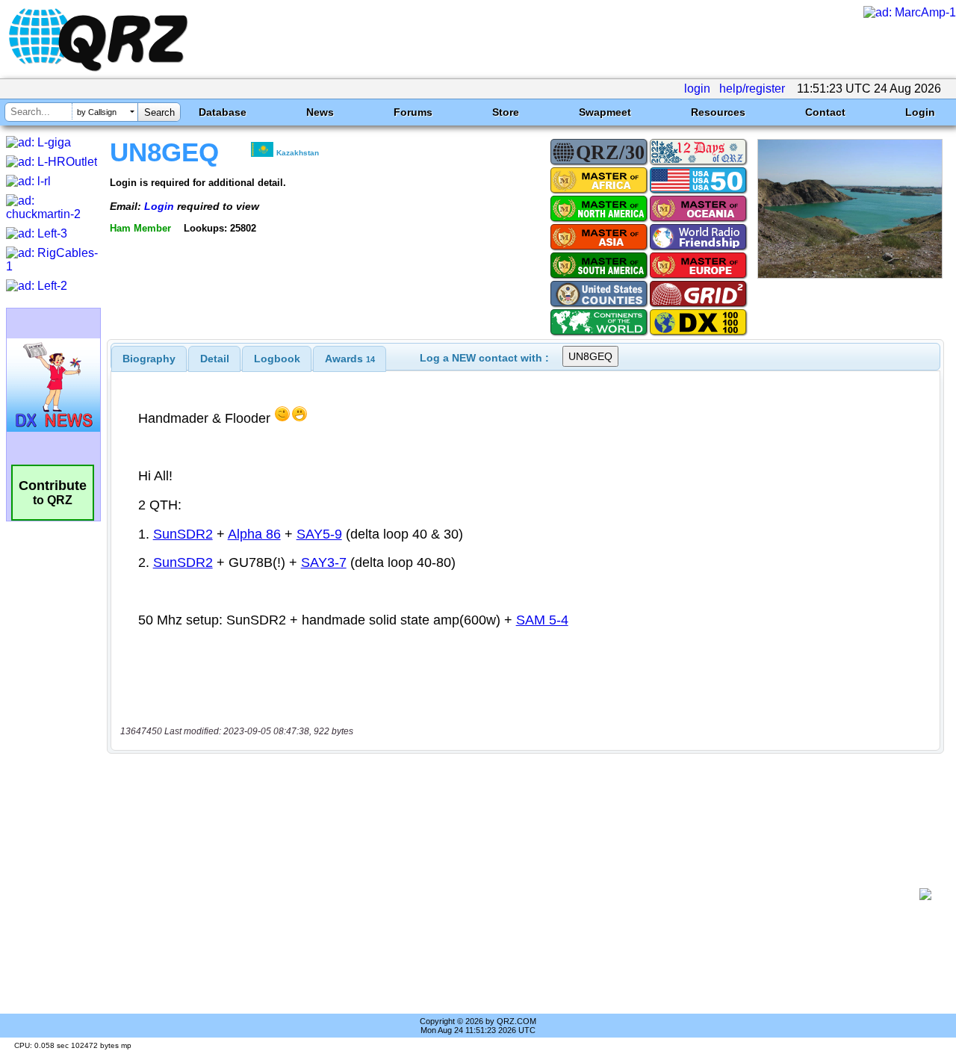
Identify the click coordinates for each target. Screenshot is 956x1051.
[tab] (149, 358)
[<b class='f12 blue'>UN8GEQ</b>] (850, 274)
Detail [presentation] (214, 359)
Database (222, 112)
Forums (413, 112)
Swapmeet (605, 112)
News (320, 112)
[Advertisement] (519, 894)
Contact (825, 112)
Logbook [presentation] (277, 359)
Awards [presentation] (350, 359)
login (697, 88)
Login (920, 112)
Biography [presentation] (149, 359)
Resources (718, 112)
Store (505, 112)
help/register (752, 88)
